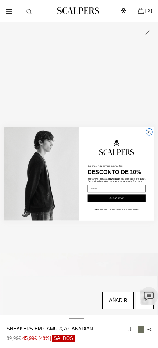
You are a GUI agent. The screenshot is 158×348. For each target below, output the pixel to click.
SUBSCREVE (116, 198)
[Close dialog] (149, 132)
